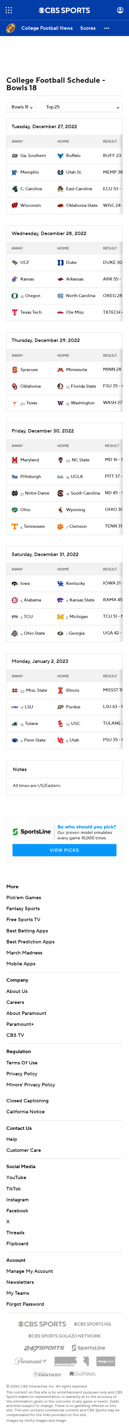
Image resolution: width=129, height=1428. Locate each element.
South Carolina (85, 493)
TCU (28, 617)
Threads (15, 1233)
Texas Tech (31, 312)
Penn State (35, 740)
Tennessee (34, 526)
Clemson (78, 526)
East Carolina (79, 189)
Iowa (25, 583)
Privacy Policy (21, 1074)
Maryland (29, 460)
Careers (15, 1002)
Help (11, 1139)
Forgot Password (25, 1304)
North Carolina (80, 296)
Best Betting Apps (27, 931)
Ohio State (34, 633)
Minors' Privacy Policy (30, 1085)
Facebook (17, 1211)
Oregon (32, 296)
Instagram (17, 1200)
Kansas (27, 279)
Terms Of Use (22, 1063)
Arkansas (75, 279)
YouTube (16, 1177)
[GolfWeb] (83, 1374)
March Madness (24, 953)
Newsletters (20, 1282)
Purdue (73, 707)
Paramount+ (20, 1024)
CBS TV (15, 1035)
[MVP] (105, 1359)
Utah (74, 740)
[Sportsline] (89, 1347)
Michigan (79, 617)
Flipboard (17, 1244)
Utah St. (74, 172)
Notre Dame (37, 493)
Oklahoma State (82, 205)
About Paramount (26, 1013)
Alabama (32, 600)
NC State (81, 460)
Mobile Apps (20, 964)
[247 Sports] (44, 1347)
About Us (17, 991)
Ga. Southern (33, 156)
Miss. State (36, 690)
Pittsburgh (30, 477)
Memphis (29, 172)
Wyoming (75, 510)
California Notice (25, 1112)
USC (75, 724)
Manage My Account (29, 1271)
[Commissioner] (71, 1359)
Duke (71, 262)
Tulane (31, 724)
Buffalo (73, 156)
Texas (31, 403)
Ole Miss (75, 312)
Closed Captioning (27, 1101)
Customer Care (23, 1150)
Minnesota (76, 370)
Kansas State (82, 600)
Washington (83, 403)
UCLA (77, 477)
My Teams (17, 1293)
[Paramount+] (30, 1360)
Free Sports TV (23, 919)
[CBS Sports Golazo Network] (64, 1335)
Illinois (72, 690)
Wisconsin (30, 205)
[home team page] (15, 156)
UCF (25, 262)
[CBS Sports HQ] (92, 1323)
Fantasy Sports (23, 909)
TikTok (13, 1189)
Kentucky (75, 583)
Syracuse (29, 370)
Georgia (77, 633)
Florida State (83, 386)
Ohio (25, 510)
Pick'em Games (23, 898)
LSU (29, 707)
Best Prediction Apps (30, 942)
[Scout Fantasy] (47, 1374)
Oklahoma (30, 386)
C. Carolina (31, 189)
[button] (8, 10)
